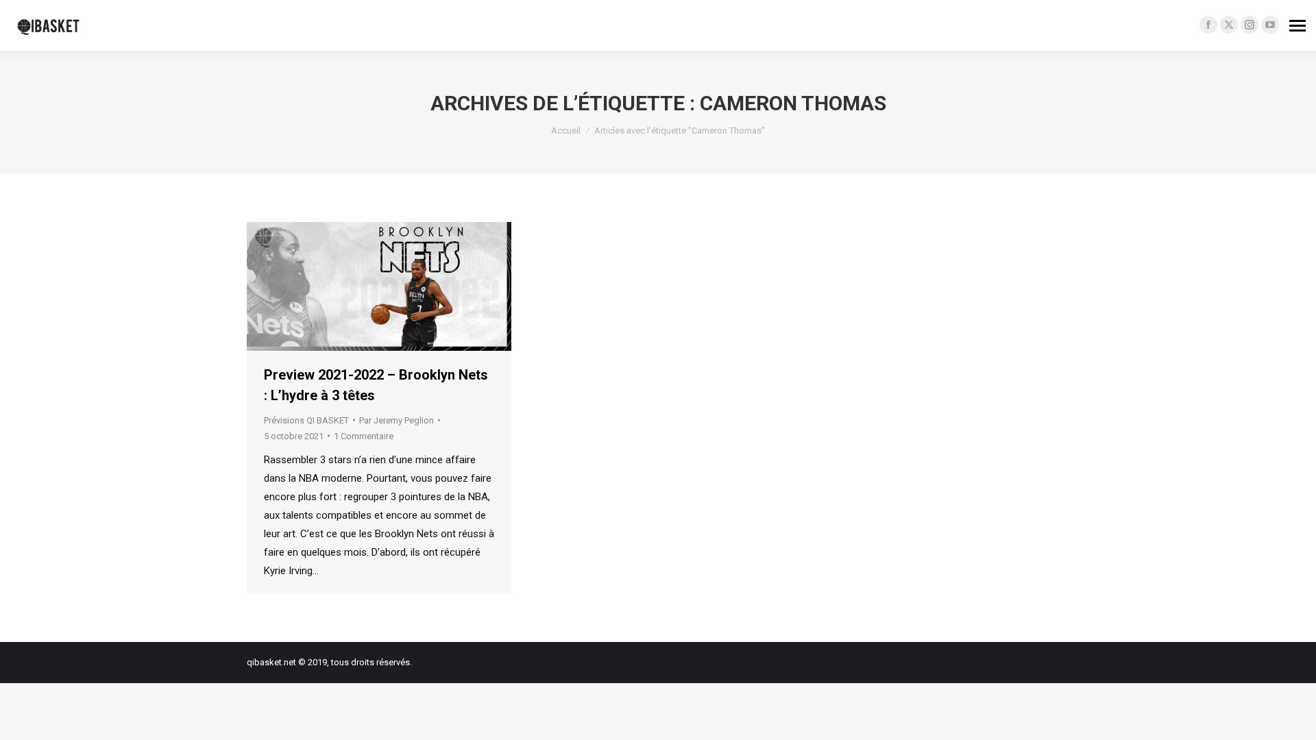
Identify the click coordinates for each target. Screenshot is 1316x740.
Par (396, 420)
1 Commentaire (363, 436)
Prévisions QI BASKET (306, 420)
